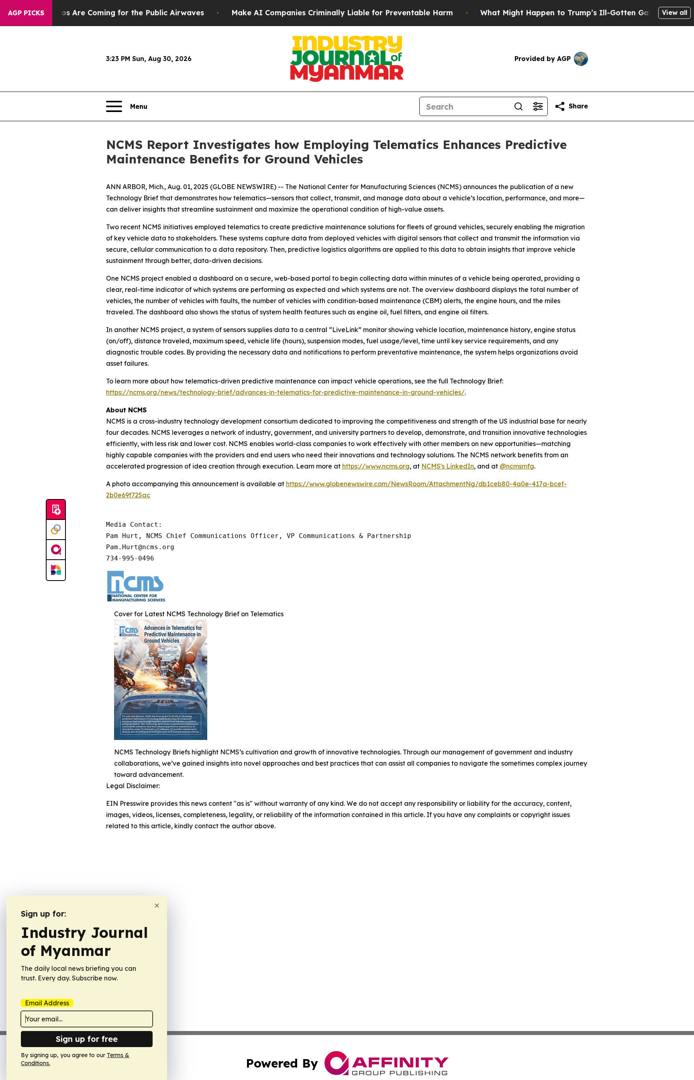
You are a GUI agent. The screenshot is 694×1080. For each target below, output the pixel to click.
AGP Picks (26, 13)
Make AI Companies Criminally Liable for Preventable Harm (342, 12)
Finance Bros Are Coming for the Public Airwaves (113, 12)
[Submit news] (56, 510)
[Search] (518, 106)
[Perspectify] (56, 530)
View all (674, 12)
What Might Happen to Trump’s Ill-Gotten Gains (569, 12)
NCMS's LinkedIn (447, 466)
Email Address (47, 1003)
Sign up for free (87, 1039)
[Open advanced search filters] (537, 106)
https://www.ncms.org (376, 466)
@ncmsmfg (517, 466)
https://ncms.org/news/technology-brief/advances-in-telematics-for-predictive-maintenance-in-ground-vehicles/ (285, 392)
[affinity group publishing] (56, 550)
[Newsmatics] (56, 570)
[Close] (157, 905)
